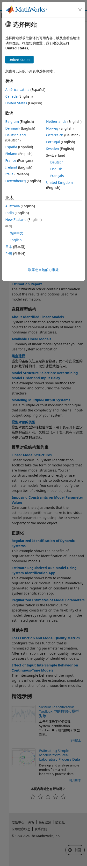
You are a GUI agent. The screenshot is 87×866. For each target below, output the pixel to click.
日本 (8, 246)
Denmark (12, 128)
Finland (11, 153)
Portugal (53, 141)
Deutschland (15, 135)
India (9, 212)
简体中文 (16, 233)
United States (16, 103)
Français (57, 175)
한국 (8, 253)
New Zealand (16, 219)
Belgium (12, 121)
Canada (11, 96)
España (11, 147)
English (56, 169)
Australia (12, 206)
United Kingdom (59, 182)
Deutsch (57, 162)
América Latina (17, 89)
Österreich (54, 135)
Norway (52, 128)
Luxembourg (15, 180)
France (10, 160)
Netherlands (56, 121)
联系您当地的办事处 (43, 269)
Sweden (52, 148)
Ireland (11, 167)
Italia (9, 174)
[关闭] (80, 9)
